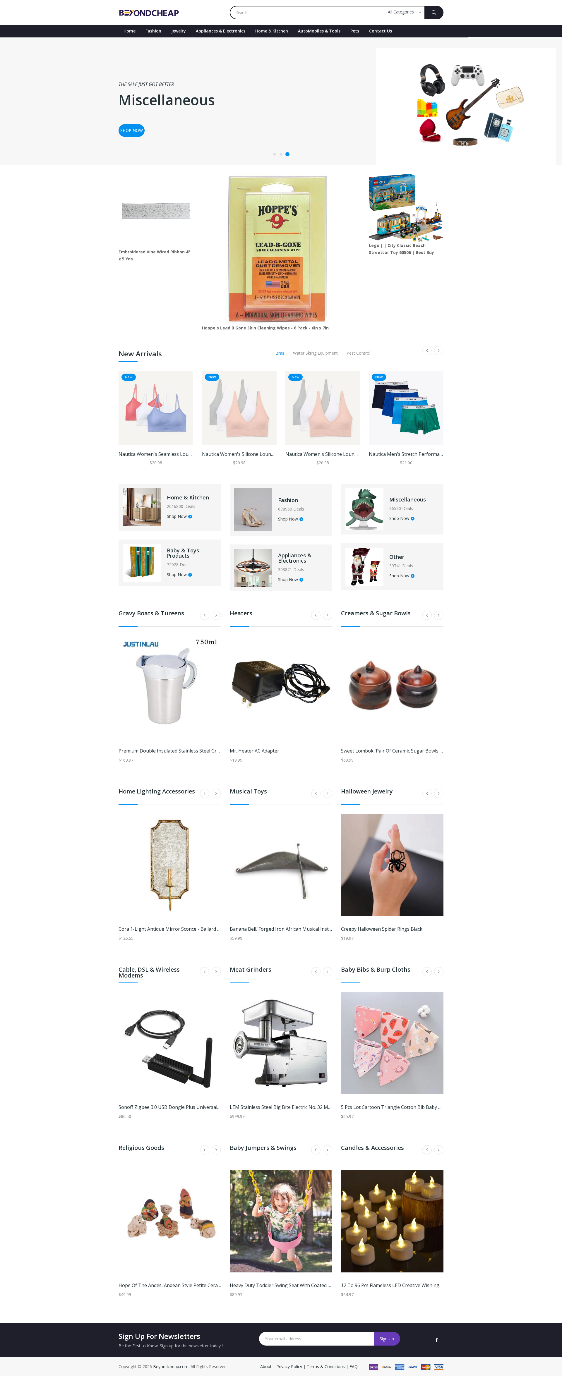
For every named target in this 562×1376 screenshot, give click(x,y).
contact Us (380, 31)
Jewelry (178, 31)
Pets (354, 31)
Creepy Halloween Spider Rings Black (381, 929)
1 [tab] (274, 154)
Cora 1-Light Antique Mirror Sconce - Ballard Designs (177, 929)
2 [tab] (281, 154)
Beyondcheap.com (171, 1366)
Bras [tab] (279, 353)
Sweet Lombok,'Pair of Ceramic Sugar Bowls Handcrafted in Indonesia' (418, 751)
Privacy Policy (289, 1366)
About (266, 1366)
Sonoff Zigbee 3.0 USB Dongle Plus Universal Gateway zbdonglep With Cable (203, 1107)
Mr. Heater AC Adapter (254, 751)
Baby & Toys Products (183, 553)
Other (396, 556)
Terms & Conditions (326, 1366)
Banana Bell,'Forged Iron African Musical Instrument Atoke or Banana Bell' (312, 929)
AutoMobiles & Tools (319, 31)
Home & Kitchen (271, 31)
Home (130, 31)
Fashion (153, 31)
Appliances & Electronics (220, 31)
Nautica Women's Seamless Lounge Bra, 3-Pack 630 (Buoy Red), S (190, 454)
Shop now (131, 130)
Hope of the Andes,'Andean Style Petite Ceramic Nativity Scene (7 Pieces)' (199, 1285)
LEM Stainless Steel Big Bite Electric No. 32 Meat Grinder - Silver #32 (304, 1107)
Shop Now (177, 516)
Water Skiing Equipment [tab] (315, 353)
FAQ (353, 1366)
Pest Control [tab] (358, 353)
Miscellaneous (407, 499)
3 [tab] (287, 154)
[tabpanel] (281, 101)
